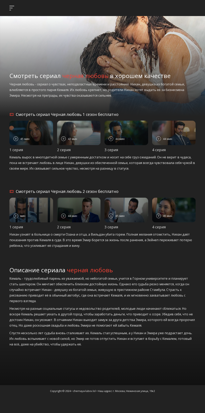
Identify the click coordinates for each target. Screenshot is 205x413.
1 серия (16, 149)
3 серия (111, 149)
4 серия (159, 149)
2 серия (64, 149)
